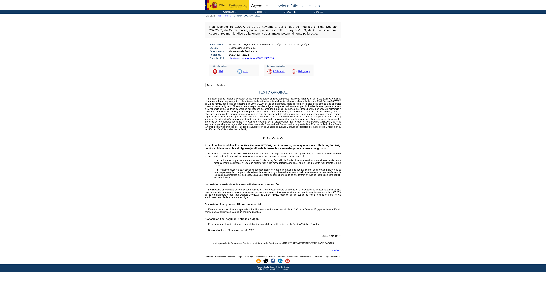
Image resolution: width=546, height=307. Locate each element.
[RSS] (258, 263)
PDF (221, 71)
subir (336, 250)
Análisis (221, 85)
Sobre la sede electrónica (225, 257)
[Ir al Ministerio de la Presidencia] (227, 5)
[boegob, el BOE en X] (265, 263)
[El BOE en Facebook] (273, 263)
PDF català (279, 71)
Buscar (228, 16)
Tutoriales (318, 257)
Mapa (240, 257)
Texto (209, 85)
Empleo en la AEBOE (333, 257)
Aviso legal (249, 257)
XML (245, 71)
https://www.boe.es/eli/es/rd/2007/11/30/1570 (251, 58)
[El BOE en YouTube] (287, 263)
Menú (316, 12)
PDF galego (304, 71)
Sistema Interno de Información (299, 257)
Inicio (220, 16)
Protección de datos (277, 257)
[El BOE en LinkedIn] (280, 263)
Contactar (209, 257)
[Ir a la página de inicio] (285, 6)
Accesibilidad (261, 257)
